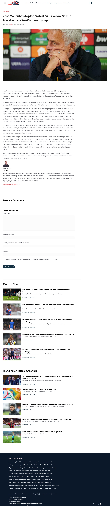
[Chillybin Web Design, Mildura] (100, 504)
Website (5, 251)
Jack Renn (34, 395)
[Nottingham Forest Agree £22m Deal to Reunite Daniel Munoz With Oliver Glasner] (12, 309)
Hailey (33, 384)
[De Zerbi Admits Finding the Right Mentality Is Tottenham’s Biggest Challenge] (12, 354)
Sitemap (42, 494)
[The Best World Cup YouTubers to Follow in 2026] (12, 394)
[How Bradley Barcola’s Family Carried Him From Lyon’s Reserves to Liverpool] (12, 294)
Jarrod (10, 24)
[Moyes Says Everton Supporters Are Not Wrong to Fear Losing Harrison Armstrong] (12, 324)
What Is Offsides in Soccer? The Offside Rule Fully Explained (43, 432)
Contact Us (48, 494)
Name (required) (8, 234)
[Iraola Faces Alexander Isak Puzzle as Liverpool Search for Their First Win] (12, 339)
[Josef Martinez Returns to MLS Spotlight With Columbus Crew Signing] (12, 423)
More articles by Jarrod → (11, 185)
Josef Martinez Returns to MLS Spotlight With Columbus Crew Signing (46, 419)
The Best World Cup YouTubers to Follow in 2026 (39, 389)
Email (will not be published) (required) (16, 243)
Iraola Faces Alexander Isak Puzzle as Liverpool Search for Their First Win (48, 334)
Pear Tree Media (23, 497)
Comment (6, 213)
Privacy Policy (35, 494)
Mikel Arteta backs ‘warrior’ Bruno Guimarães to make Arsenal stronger (47, 404)
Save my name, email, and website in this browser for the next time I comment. (31, 259)
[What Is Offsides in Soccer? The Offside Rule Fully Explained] (12, 437)
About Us (54, 494)
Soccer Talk (6, 11)
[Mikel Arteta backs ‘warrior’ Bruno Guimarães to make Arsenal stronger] (12, 409)
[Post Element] (39, 462)
